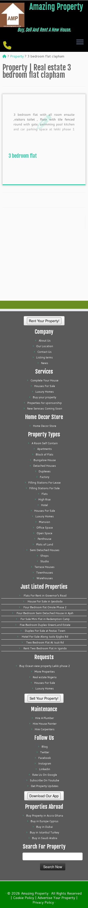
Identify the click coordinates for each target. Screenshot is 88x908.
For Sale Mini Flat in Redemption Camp (45, 619)
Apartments (44, 449)
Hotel (44, 505)
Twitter (44, 752)
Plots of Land (44, 544)
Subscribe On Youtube (44, 780)
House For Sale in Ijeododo (45, 601)
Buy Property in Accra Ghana (44, 816)
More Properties (44, 672)
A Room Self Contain (45, 443)
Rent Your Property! (44, 320)
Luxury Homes (44, 392)
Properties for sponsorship (44, 403)
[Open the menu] (80, 42)
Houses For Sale (44, 386)
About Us (45, 341)
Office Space (44, 528)
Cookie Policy (23, 898)
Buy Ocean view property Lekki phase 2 (44, 666)
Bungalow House (44, 460)
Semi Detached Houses (44, 550)
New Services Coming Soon (44, 408)
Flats (45, 494)
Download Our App (44, 795)
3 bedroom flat (23, 156)
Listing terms (44, 357)
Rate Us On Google (44, 775)
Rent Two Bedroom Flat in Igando (45, 648)
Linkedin (44, 769)
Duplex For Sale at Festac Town (45, 631)
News (44, 363)
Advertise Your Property (56, 898)
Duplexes (45, 471)
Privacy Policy (43, 902)
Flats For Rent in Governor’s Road (45, 596)
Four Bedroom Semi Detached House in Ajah (45, 613)
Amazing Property (56, 6)
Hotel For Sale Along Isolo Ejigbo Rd (45, 637)
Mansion (44, 522)
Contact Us (44, 352)
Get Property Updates (44, 786)
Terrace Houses (44, 567)
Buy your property (44, 397)
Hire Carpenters (45, 729)
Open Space (44, 533)
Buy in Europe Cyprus (44, 821)
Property (17, 56)
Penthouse (44, 539)
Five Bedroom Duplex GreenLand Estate (45, 625)
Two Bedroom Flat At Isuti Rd (45, 642)
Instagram (44, 763)
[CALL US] (8, 45)
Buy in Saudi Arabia (44, 838)
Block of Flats (44, 454)
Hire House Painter (44, 724)
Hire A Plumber (44, 718)
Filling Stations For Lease (44, 483)
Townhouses (44, 573)
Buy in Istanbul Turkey (44, 832)
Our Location (44, 346)
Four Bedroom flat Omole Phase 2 (44, 607)
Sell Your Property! (44, 698)
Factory (44, 477)
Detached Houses (44, 466)
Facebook (44, 758)
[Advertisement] (45, 173)
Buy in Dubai (44, 827)
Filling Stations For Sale (44, 488)
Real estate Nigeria (44, 677)
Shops (44, 556)
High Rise (44, 499)
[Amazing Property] (4, 56)
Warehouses (44, 578)
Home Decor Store (44, 426)
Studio (44, 561)
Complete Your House (44, 380)
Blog (45, 747)
